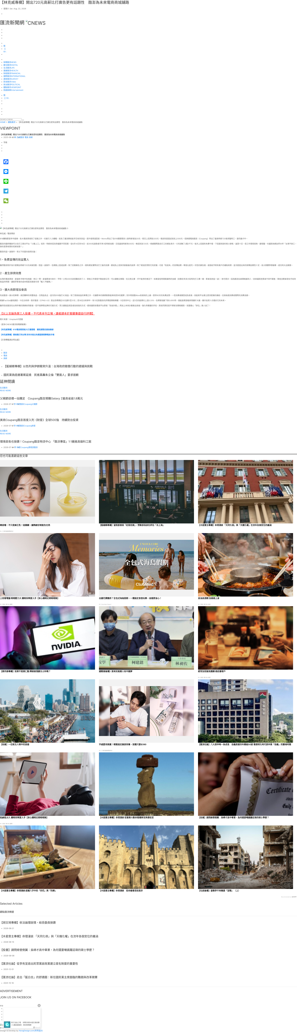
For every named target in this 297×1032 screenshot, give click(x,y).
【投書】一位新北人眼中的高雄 (14, 744)
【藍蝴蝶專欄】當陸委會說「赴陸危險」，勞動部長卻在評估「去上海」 (132, 525)
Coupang (28, 404)
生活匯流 (3, 388)
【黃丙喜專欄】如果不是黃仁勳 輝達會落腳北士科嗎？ (25, 671)
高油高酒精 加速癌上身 (208, 598)
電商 (26, 137)
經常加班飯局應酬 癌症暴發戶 (212, 671)
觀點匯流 (11, 122)
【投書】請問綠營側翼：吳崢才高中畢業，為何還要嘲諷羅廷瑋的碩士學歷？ (233, 817)
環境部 (31, 447)
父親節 (34, 404)
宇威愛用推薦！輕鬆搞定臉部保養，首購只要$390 (122, 744)
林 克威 (17, 137)
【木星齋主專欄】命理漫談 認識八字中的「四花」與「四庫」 (28, 891)
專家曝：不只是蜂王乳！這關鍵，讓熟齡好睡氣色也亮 (25, 525)
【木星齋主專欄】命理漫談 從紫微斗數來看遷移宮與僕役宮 (126, 817)
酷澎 (22, 137)
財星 (34, 426)
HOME (3, 122)
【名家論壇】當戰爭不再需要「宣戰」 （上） (219, 891)
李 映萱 (17, 404)
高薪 (31, 137)
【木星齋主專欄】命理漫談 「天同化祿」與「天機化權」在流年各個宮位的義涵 (235, 525)
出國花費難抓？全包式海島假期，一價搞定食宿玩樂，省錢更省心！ (130, 598)
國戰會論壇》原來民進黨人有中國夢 (115, 671)
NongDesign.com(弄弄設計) (31, 1030)
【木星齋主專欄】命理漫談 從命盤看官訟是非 (121, 891)
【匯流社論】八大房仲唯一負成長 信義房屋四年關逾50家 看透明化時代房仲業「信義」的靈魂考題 (244, 744)
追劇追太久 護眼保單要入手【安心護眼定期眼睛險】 (24, 817)
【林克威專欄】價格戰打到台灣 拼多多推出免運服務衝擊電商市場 (27, 334)
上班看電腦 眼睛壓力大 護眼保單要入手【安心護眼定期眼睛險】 (29, 598)
